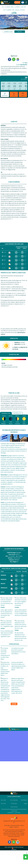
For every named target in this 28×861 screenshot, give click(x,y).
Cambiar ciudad (8, 31)
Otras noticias (14, 807)
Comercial (10, 813)
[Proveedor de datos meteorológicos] (14, 849)
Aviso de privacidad (15, 825)
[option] (5, 94)
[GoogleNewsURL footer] (18, 842)
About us (16, 827)
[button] (26, 2)
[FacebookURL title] (9, 59)
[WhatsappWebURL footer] (13, 842)
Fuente (21, 65)
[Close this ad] (27, 853)
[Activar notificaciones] (19, 857)
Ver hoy (20, 31)
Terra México (24, 800)
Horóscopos (14, 803)
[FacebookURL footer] (9, 842)
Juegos (25, 803)
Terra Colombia (14, 800)
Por (25, 63)
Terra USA (3, 803)
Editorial (18, 813)
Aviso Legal (7, 825)
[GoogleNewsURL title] (18, 59)
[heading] (14, 704)
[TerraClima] (22, 2)
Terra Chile (3, 800)
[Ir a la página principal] (5, 2)
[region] (14, 44)
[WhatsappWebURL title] (13, 59)
